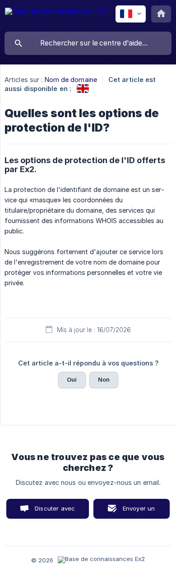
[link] (83, 88)
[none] (56, 15)
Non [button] (104, 379)
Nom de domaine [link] (71, 79)
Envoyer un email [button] (139, 512)
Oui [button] (72, 379)
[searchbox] (88, 43)
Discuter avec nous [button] (55, 512)
